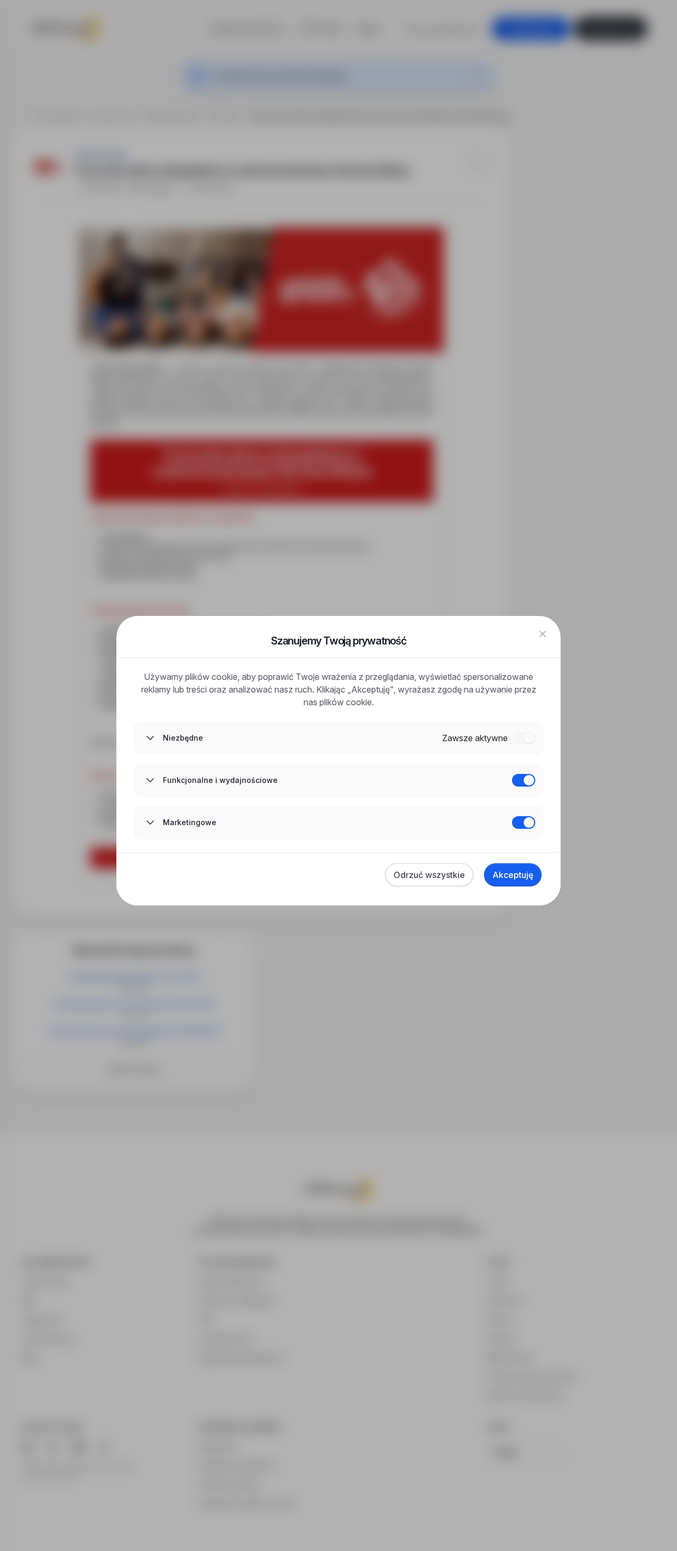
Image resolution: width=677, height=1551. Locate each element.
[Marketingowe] (523, 822)
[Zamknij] (542, 633)
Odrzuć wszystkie (429, 875)
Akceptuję (512, 875)
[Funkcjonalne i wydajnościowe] (523, 780)
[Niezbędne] (523, 738)
